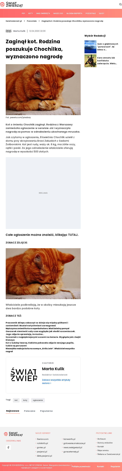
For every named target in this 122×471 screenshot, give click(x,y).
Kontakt (100, 466)
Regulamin (115, 466)
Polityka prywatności (81, 466)
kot (16, 400)
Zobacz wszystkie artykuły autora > (56, 381)
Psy (23, 13)
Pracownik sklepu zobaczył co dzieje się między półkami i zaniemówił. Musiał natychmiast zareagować (37, 324)
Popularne (46, 410)
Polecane (29, 410)
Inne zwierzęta (43, 13)
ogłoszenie (38, 400)
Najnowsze (12, 410)
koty (25, 400)
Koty (30, 13)
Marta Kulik (19, 31)
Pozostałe (91, 13)
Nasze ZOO (58, 13)
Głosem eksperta (74, 13)
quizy (101, 13)
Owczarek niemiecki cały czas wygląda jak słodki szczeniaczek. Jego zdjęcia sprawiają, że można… (40, 333)
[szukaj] (120, 4)
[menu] (8, 447)
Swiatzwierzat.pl (14, 21)
